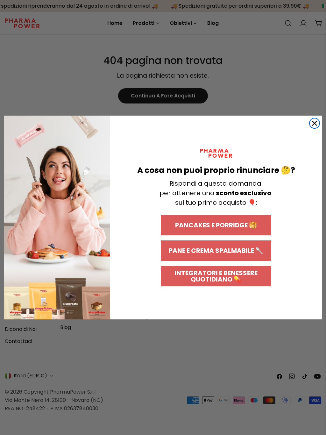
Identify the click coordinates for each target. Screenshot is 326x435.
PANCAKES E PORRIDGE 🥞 (216, 225)
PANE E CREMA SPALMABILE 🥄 (216, 250)
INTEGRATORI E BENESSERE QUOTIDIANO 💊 (216, 276)
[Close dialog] (314, 123)
